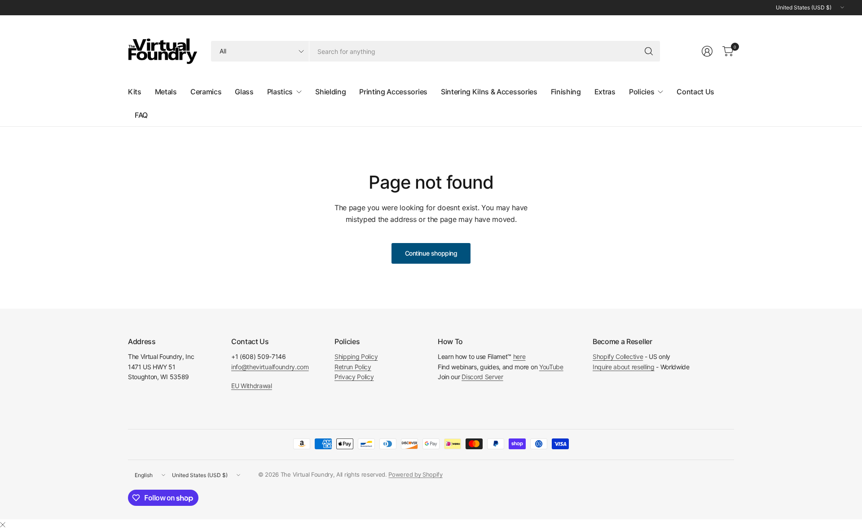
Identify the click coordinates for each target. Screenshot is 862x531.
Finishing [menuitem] (566, 91)
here (519, 356)
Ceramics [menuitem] (205, 91)
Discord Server (482, 377)
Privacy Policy (354, 377)
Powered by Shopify (415, 474)
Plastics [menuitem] (280, 91)
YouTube (551, 367)
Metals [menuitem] (166, 91)
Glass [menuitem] (244, 91)
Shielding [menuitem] (330, 91)
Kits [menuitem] (134, 91)
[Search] (649, 51)
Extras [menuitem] (605, 91)
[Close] (2, 524)
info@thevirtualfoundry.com (270, 367)
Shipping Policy (356, 356)
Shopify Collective (618, 356)
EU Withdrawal (251, 385)
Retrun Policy (352, 367)
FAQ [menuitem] (141, 115)
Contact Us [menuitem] (695, 91)
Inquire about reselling (624, 367)
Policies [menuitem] (641, 91)
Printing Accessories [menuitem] (393, 91)
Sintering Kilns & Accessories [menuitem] (489, 91)
